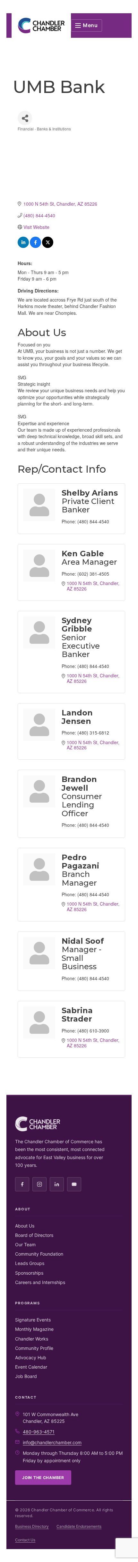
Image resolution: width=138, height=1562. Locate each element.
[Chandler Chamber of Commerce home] (41, 25)
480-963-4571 (39, 1431)
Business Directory (32, 1526)
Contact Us (25, 1539)
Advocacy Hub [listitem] (30, 1357)
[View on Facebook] (35, 246)
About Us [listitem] (24, 1225)
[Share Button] (25, 118)
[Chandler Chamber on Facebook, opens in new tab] (22, 1184)
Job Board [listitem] (26, 1376)
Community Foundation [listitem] (39, 1254)
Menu (90, 25)
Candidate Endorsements (78, 1526)
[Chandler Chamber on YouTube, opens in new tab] (74, 1184)
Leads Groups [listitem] (29, 1263)
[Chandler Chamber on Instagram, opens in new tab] (39, 1184)
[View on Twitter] (47, 246)
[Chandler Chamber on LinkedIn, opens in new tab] (57, 1184)
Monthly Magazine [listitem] (34, 1329)
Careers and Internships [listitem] (40, 1282)
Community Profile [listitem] (34, 1348)
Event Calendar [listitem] (31, 1367)
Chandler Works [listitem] (31, 1338)
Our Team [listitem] (25, 1244)
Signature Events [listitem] (33, 1319)
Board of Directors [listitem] (34, 1235)
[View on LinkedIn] (23, 246)
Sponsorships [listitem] (29, 1273)
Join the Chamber (43, 1477)
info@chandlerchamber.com (52, 1442)
